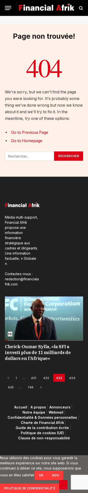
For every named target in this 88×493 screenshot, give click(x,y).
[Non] (63, 484)
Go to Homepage (26, 140)
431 (33, 378)
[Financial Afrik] (46, 8)
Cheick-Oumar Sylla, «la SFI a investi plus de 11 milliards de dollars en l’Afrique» (38, 352)
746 (30, 387)
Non (55, 475)
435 (11, 387)
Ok (41, 475)
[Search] (80, 7)
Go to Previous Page (29, 132)
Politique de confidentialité (29, 488)
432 (46, 378)
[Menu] (8, 7)
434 (72, 378)
